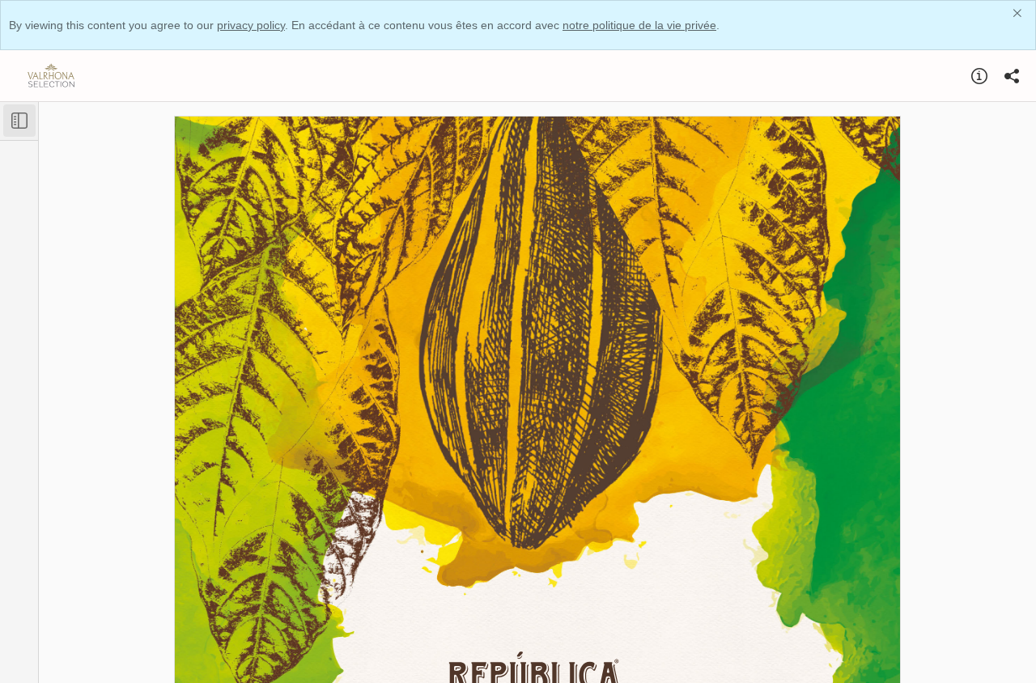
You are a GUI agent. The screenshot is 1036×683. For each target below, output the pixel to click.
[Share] (1012, 76)
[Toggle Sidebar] (19, 120)
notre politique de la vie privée (639, 25)
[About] (979, 76)
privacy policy (251, 25)
